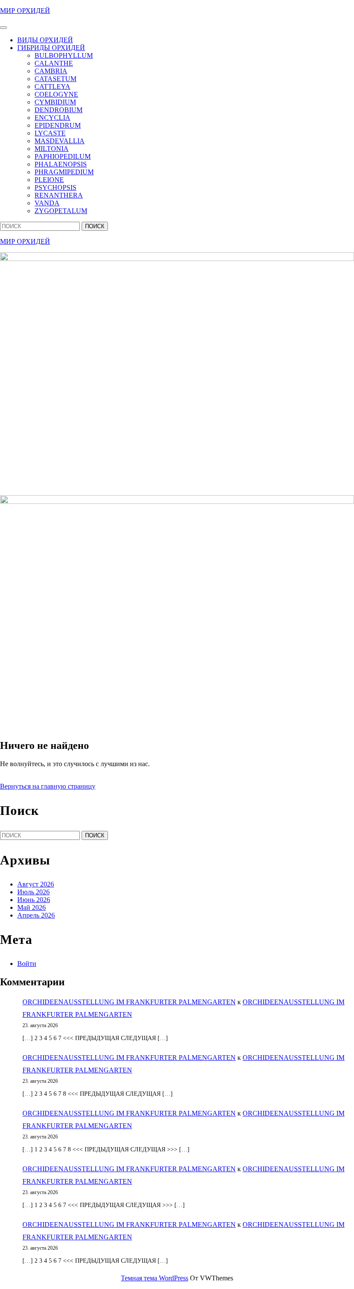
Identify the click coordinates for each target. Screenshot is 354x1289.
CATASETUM (55, 78)
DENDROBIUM (58, 109)
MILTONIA (52, 148)
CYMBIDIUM (55, 102)
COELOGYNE (56, 94)
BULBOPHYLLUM (64, 55)
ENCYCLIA (52, 117)
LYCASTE (50, 133)
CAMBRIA (51, 71)
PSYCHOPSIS (55, 187)
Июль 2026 (33, 892)
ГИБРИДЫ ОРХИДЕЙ (51, 47)
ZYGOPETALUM (61, 210)
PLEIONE (49, 179)
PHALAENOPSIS (61, 164)
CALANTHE (54, 63)
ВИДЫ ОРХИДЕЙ (45, 40)
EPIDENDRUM (58, 125)
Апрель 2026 (36, 915)
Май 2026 (31, 907)
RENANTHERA (59, 195)
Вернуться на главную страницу (47, 786)
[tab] (3, 27)
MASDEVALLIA (60, 141)
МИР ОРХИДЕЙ (25, 10)
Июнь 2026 (33, 899)
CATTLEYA (52, 86)
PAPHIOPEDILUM (63, 156)
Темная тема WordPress (154, 1278)
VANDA (47, 203)
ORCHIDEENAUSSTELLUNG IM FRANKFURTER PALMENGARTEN (129, 1002)
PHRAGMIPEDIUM (64, 172)
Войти (26, 963)
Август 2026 (35, 884)
